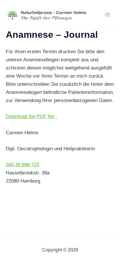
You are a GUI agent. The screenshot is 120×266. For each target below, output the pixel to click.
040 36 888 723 (22, 164)
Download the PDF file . (31, 116)
